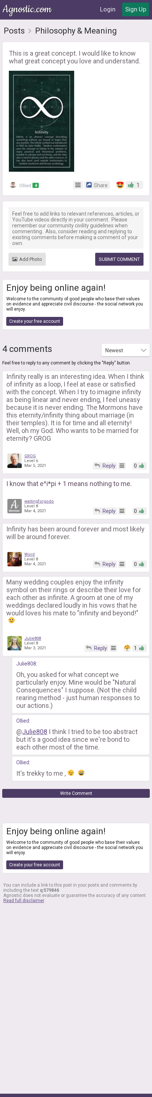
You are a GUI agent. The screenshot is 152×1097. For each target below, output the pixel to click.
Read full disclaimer (23, 900)
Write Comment (76, 793)
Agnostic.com (28, 9)
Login (107, 9)
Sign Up (135, 9)
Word (29, 554)
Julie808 (32, 638)
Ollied (27, 185)
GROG (30, 456)
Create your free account (34, 321)
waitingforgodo (39, 501)
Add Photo (30, 259)
